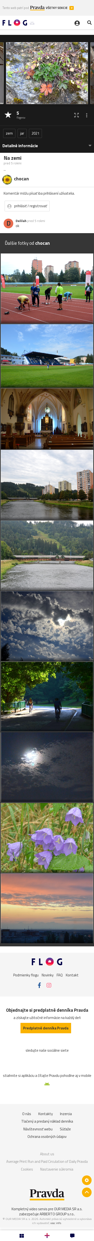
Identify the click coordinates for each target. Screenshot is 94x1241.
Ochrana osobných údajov (47, 1136)
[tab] (47, 143)
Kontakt (72, 975)
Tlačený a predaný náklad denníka (47, 1121)
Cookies (27, 1169)
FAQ (60, 975)
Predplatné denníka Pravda (45, 1028)
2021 (35, 133)
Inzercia (66, 1113)
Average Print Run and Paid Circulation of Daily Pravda (47, 1161)
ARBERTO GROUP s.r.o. (57, 1214)
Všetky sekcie (57, 8)
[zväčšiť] (76, 115)
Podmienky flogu (26, 975)
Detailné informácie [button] (20, 146)
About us (47, 1154)
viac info (55, 1223)
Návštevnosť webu (38, 1129)
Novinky (48, 975)
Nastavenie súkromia (56, 1169)
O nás (26, 1113)
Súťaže (65, 1129)
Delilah (21, 220)
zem (9, 133)
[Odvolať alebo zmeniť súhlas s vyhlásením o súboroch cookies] (87, 1180)
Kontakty (45, 1113)
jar (22, 133)
